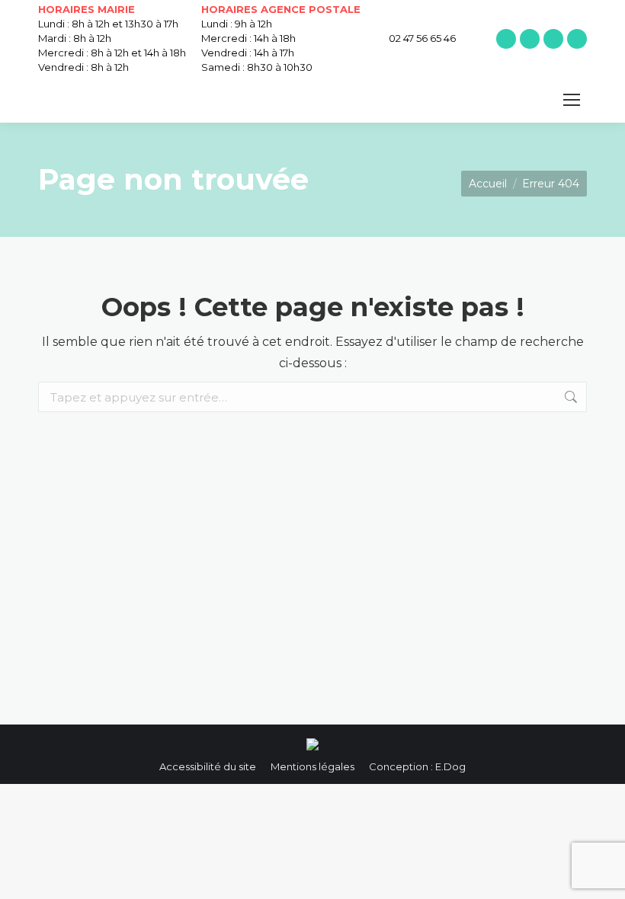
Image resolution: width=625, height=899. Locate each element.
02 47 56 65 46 (422, 38)
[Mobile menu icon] (571, 100)
